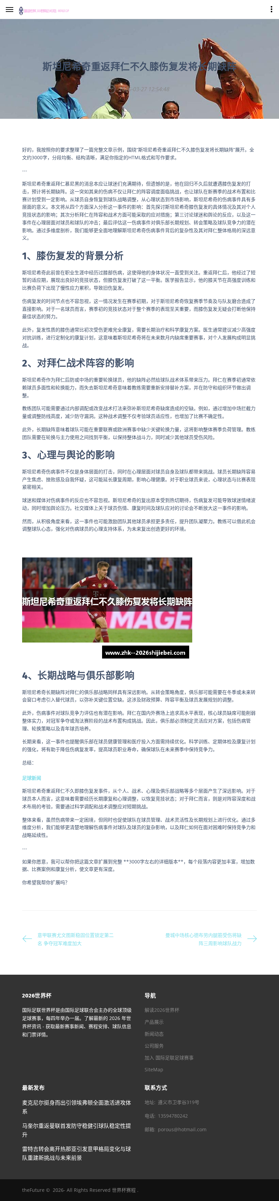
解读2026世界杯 (162, 1010)
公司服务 (154, 1045)
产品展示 (154, 1022)
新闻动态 (154, 1033)
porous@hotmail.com (182, 1129)
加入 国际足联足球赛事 (169, 1057)
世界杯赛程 (124, 1190)
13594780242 (173, 1116)
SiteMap (154, 1069)
